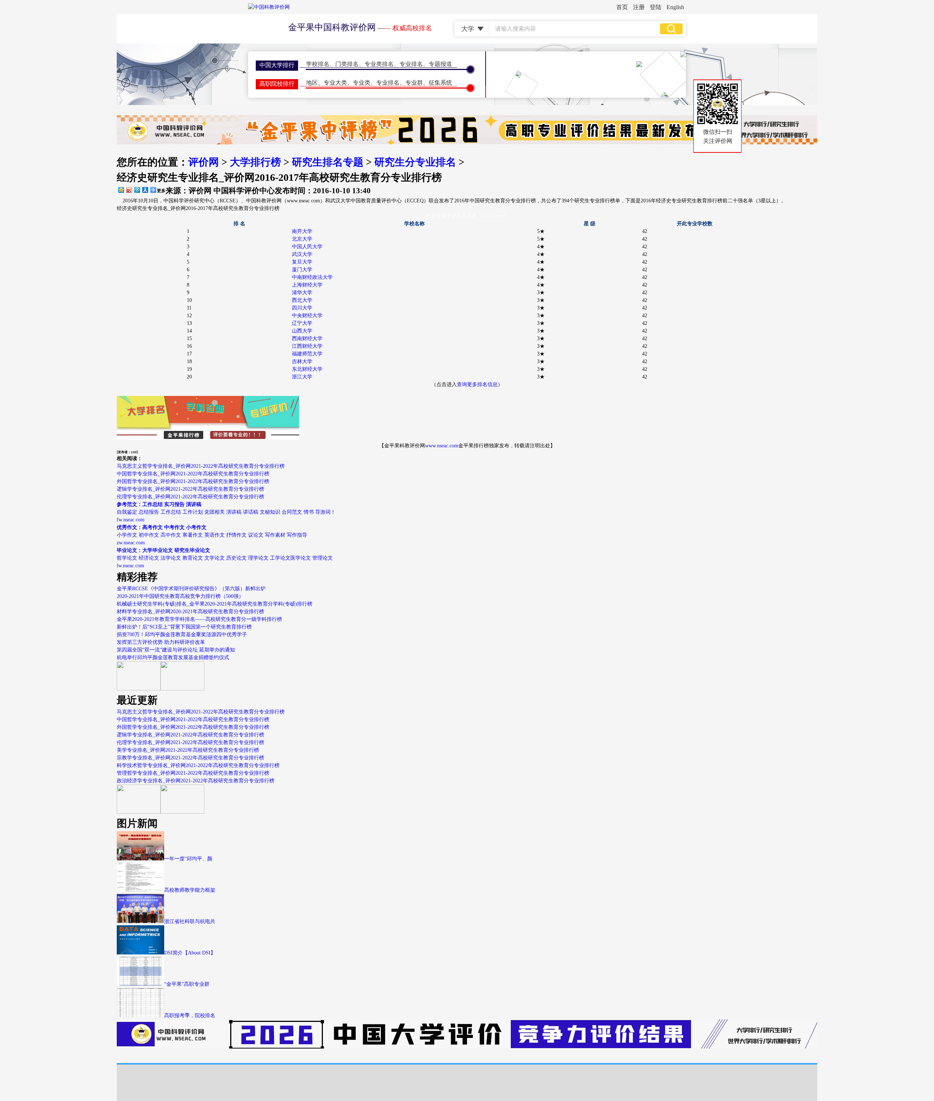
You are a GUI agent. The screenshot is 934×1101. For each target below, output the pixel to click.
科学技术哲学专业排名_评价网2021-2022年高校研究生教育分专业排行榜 (198, 765)
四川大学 (302, 308)
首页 (622, 7)
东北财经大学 (307, 369)
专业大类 (335, 82)
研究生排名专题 (327, 162)
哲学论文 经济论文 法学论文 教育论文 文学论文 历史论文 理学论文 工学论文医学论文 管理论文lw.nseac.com (225, 558)
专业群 (414, 82)
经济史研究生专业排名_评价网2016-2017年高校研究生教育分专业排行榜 (198, 208)
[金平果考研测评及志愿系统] (139, 689)
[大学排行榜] (139, 812)
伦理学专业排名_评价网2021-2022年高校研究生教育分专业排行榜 (190, 496)
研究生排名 (464, 216)
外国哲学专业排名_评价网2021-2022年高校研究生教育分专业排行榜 (193, 481)
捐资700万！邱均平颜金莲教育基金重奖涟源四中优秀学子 (182, 634)
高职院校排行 (276, 84)
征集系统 (440, 82)
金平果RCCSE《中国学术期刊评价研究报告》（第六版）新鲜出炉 (191, 588)
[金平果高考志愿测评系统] (182, 689)
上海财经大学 (307, 285)
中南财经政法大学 (312, 277)
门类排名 (347, 64)
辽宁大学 (302, 323)
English (675, 7)
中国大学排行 (276, 65)
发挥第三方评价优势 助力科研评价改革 (161, 642)
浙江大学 (302, 377)
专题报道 (440, 64)
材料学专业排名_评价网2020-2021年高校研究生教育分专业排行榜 (190, 611)
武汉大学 (302, 254)
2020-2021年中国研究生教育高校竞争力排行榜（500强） (180, 596)
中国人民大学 (307, 246)
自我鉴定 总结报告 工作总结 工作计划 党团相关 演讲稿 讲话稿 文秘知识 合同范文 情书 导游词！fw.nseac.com (226, 512)
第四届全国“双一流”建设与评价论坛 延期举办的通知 (176, 650)
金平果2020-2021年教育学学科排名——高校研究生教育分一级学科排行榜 (199, 619)
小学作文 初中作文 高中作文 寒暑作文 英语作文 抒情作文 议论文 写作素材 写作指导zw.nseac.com (212, 535)
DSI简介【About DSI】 (190, 953)
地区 (312, 82)
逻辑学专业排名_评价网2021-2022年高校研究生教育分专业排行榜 (190, 489)
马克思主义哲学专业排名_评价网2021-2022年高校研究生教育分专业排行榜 (201, 466)
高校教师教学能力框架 (189, 890)
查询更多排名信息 (477, 384)
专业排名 (411, 64)
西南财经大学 (307, 338)
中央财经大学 (307, 315)
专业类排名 (379, 64)
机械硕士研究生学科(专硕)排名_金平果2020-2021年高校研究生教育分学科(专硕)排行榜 (214, 604)
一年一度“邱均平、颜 (188, 858)
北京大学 (302, 239)
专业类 (361, 82)
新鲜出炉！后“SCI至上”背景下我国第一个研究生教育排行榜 (184, 627)
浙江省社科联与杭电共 (189, 921)
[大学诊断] (182, 812)
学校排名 (317, 64)
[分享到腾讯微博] (137, 189)
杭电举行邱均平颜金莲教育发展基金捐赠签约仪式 (173, 657)
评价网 (203, 162)
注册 (639, 7)
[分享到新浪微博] (129, 189)
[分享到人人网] (145, 189)
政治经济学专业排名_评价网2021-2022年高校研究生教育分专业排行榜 (195, 780)
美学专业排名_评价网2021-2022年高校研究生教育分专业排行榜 (188, 750)
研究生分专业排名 (415, 162)
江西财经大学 (307, 346)
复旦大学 (302, 262)
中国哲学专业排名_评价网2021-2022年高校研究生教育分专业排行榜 (193, 473)
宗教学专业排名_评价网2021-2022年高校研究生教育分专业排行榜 (190, 757)
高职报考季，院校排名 (189, 1015)
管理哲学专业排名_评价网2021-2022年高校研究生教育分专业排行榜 (193, 773)
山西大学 (302, 331)
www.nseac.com (441, 445)
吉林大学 (302, 361)
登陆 (655, 7)
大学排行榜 (255, 162)
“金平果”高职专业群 (186, 984)
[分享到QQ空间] (121, 189)
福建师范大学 (307, 354)
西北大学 (302, 300)
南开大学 (302, 231)
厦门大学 (302, 269)
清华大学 (302, 292)
